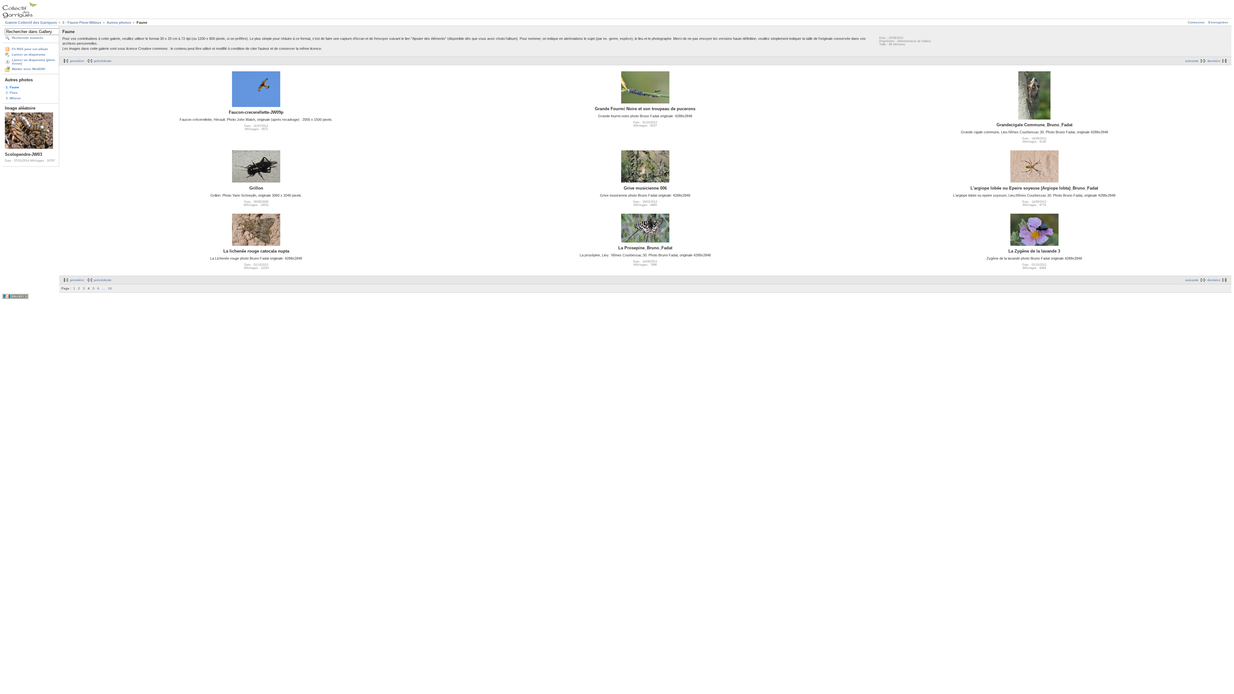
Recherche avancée (27, 38)
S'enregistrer (1218, 22)
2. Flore (12, 92)
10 (110, 288)
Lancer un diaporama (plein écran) (33, 61)
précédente (103, 61)
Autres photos (119, 22)
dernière (1214, 61)
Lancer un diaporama (28, 54)
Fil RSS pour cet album (30, 49)
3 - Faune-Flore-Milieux (81, 22)
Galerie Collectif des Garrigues (31, 22)
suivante (1192, 61)
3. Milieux (13, 98)
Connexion (1196, 22)
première (77, 61)
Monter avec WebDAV (28, 69)
